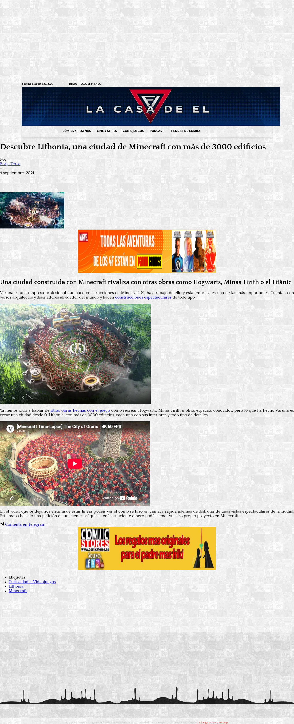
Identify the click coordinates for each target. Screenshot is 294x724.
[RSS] (243, 84)
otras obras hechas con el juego (80, 410)
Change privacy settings (213, 722)
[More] (84, 179)
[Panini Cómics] (147, 271)
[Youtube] (270, 84)
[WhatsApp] (53, 179)
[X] (263, 84)
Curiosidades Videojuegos (32, 582)
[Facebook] (230, 84)
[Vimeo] (219, 83)
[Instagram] (236, 84)
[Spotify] (250, 84)
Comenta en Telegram (24, 524)
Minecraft (18, 591)
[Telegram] (256, 84)
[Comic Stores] (147, 568)
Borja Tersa (10, 164)
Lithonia (16, 586)
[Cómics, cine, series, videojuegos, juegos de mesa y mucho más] (125, 106)
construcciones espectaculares (144, 297)
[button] (238, 131)
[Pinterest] (69, 179)
